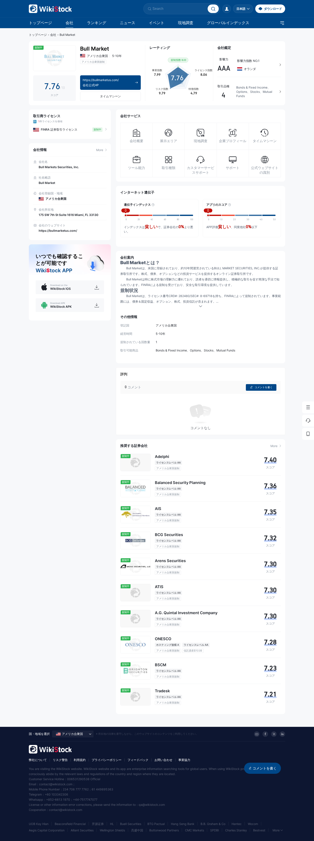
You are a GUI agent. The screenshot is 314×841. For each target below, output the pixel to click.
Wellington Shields (112, 830)
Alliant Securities (82, 830)
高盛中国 (137, 830)
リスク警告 (60, 760)
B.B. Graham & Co (213, 824)
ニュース (127, 22)
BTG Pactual (156, 824)
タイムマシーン (110, 96)
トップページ (40, 22)
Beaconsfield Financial (70, 824)
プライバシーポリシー (107, 760)
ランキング (96, 22)
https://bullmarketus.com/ (58, 230)
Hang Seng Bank (182, 824)
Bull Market (67, 34)
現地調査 (185, 22)
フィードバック (138, 760)
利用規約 (80, 760)
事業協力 (184, 760)
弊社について (38, 760)
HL (112, 824)
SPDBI (214, 830)
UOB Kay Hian (38, 824)
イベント (156, 22)
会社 (69, 22)
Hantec (237, 824)
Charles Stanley (236, 830)
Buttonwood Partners (164, 830)
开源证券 (98, 824)
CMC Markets (194, 830)
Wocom (253, 824)
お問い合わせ (163, 760)
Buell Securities (130, 824)
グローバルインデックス (228, 22)
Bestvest (259, 830)
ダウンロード (273, 8)
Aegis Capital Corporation (47, 830)
